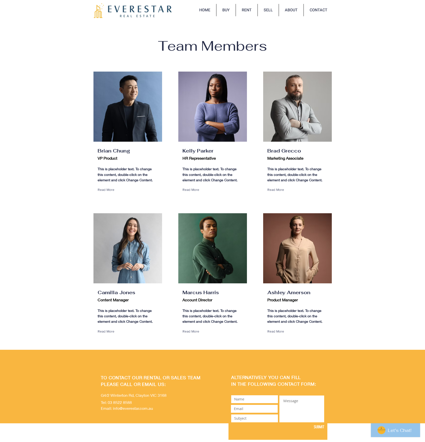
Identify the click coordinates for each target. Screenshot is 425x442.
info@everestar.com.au (133, 408)
